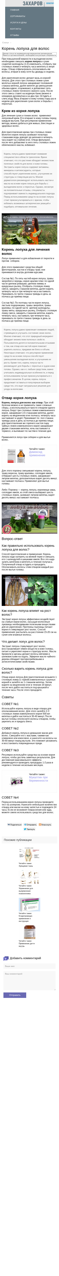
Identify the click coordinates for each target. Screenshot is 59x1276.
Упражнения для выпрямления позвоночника (26, 891)
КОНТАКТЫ (15, 29)
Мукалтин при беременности (38, 779)
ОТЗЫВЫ (14, 35)
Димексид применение (37, 453)
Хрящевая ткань (26, 866)
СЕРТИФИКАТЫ (17, 16)
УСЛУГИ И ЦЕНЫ (18, 22)
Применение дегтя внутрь (27, 944)
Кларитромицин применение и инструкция (25, 918)
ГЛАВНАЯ (14, 10)
